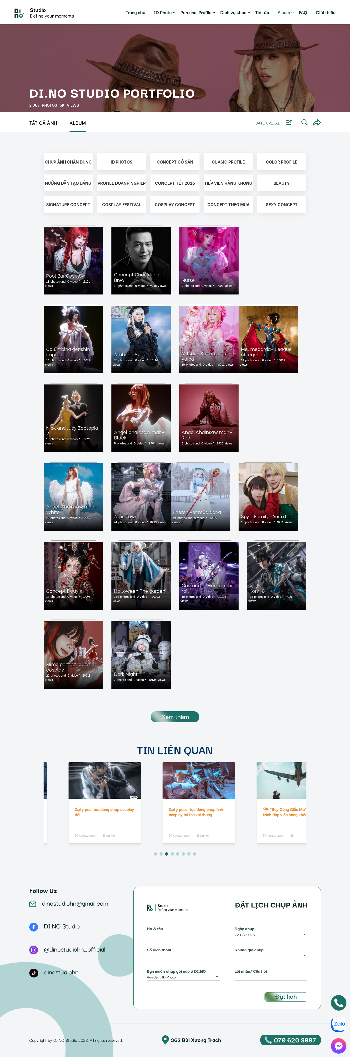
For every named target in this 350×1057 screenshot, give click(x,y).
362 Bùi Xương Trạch (196, 1040)
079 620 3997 (295, 1040)
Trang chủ (135, 12)
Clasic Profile (228, 161)
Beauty (282, 182)
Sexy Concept (282, 204)
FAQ (303, 12)
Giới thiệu (325, 12)
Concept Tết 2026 (175, 182)
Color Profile (281, 161)
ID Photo (163, 12)
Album (284, 12)
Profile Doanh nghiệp (122, 182)
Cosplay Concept (175, 204)
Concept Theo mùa (228, 204)
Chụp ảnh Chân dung (68, 161)
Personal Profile (195, 12)
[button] (155, 853)
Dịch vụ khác (233, 12)
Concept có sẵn (175, 161)
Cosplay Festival (121, 204)
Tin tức (262, 12)
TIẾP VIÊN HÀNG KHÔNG (228, 182)
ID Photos (121, 161)
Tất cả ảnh (43, 122)
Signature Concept (68, 204)
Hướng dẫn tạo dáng (68, 182)
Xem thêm (175, 716)
